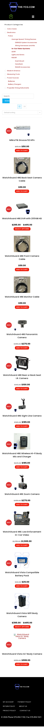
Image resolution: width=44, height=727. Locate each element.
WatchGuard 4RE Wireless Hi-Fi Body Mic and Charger (22, 455)
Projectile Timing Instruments (18, 88)
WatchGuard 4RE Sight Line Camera (22, 415)
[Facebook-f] (16, 694)
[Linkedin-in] (22, 694)
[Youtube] (28, 694)
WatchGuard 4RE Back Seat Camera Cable (22, 179)
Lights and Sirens (18, 55)
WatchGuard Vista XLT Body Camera (22, 653)
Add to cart (22, 151)
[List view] (25, 107)
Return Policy (9, 706)
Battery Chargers (14, 84)
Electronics (11, 32)
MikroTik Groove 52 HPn (22, 140)
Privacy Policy (9, 710)
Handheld (19, 64)
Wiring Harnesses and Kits (25, 45)
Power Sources (13, 78)
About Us (23, 706)
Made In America (13, 71)
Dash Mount (19, 61)
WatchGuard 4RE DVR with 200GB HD (22, 218)
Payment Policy (24, 702)
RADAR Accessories (22, 67)
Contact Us (25, 710)
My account (8, 702)
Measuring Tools (13, 74)
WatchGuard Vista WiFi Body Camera (22, 615)
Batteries (11, 81)
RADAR (14, 57)
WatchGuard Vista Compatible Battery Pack (22, 574)
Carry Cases (12, 29)
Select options (22, 229)
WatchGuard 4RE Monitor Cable (22, 296)
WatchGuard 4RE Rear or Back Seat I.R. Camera (22, 377)
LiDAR (14, 52)
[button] (33, 16)
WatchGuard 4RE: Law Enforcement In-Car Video (22, 533)
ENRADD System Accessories (26, 42)
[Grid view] (19, 107)
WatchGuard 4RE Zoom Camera (22, 494)
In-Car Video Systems (21, 48)
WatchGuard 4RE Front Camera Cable (22, 257)
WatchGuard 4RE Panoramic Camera (22, 336)
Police (10, 36)
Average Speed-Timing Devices (24, 39)
